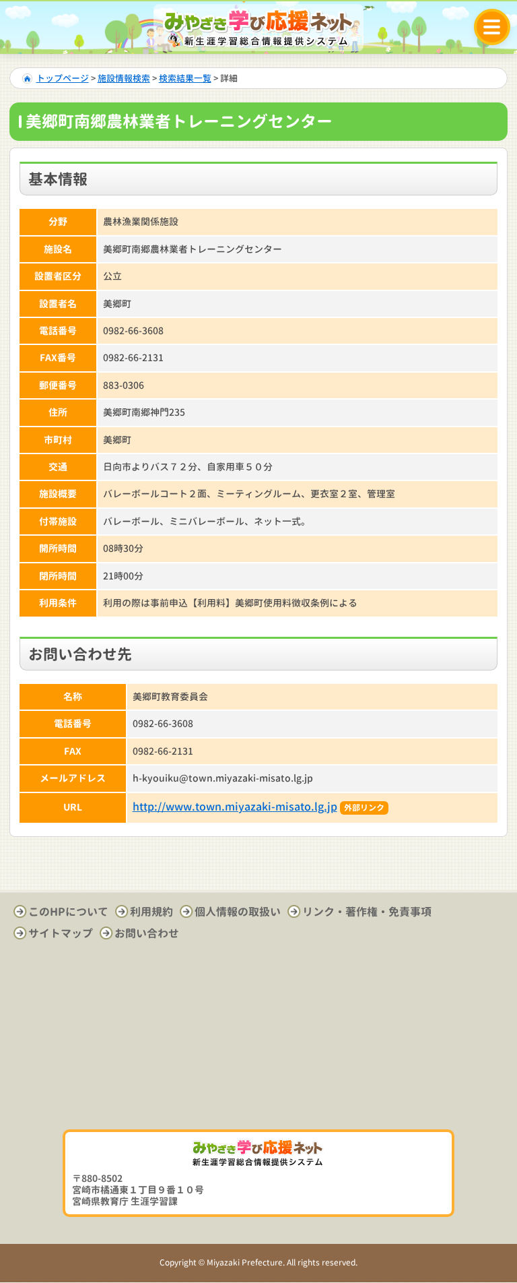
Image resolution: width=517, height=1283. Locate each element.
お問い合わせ (146, 933)
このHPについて (68, 911)
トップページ (62, 78)
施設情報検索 (124, 78)
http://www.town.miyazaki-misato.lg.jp (235, 806)
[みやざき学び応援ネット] (258, 27)
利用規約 (151, 911)
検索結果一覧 (185, 78)
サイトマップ (60, 933)
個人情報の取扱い (238, 911)
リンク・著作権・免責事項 (367, 911)
